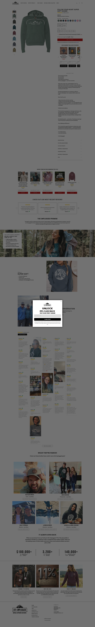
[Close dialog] (61, 301)
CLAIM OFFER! (47, 319)
